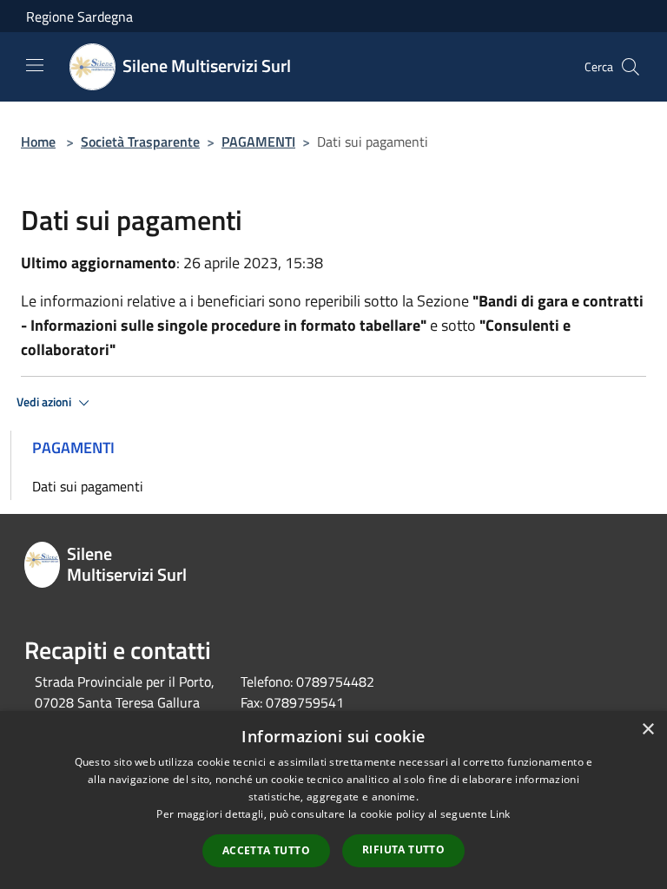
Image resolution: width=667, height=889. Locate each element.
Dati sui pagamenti (87, 486)
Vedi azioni (45, 402)
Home (38, 141)
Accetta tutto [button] (266, 850)
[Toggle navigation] (34, 65)
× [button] (647, 729)
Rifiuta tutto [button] (403, 849)
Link (500, 814)
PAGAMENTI (258, 141)
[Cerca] (630, 66)
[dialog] (333, 800)
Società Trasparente (140, 141)
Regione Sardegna (79, 16)
